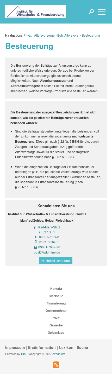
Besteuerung (91, 35)
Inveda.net (58, 354)
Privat (27, 35)
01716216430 (49, 242)
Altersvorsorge (44, 35)
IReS (24, 354)
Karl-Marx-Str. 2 (49, 227)
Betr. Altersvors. (68, 35)
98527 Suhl (47, 232)
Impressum (15, 347)
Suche (82, 347)
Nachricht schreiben (55, 260)
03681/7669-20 (49, 247)
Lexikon (66, 347)
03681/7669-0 (49, 237)
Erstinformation (42, 347)
